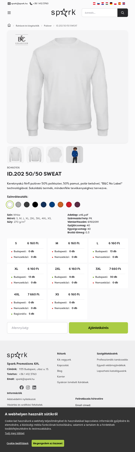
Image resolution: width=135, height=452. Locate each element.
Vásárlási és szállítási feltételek (25, 404)
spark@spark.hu (25, 379)
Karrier (61, 376)
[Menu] (9, 13)
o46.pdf (78, 214)
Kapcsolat (63, 365)
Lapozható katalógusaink (111, 370)
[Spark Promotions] (63, 12)
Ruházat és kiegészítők (27, 25)
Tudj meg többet (14, 433)
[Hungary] (106, 3)
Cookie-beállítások (17, 443)
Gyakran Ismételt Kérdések (72, 382)
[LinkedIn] (34, 387)
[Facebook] (21, 387)
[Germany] (111, 3)
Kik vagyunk (64, 359)
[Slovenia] (98, 3)
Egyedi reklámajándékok (111, 365)
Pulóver (48, 25)
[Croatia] (102, 3)
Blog (59, 370)
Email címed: (83, 405)
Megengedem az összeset (48, 443)
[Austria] (94, 3)
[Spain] (119, 3)
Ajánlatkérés (98, 328)
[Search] (122, 12)
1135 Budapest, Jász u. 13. (34, 369)
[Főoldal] (28, 355)
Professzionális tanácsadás (112, 359)
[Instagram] (27, 387)
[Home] (9, 26)
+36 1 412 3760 (40, 3)
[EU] (125, 3)
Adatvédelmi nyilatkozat (21, 399)
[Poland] (115, 3)
